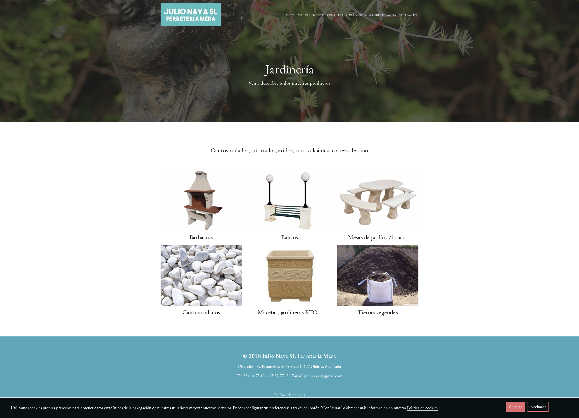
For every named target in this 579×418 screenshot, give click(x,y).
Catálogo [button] (355, 15)
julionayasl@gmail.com (323, 375)
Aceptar (515, 406)
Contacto (408, 15)
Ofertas (303, 15)
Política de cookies (289, 394)
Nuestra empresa (328, 15)
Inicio (288, 15)
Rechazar (538, 406)
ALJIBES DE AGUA (383, 15)
